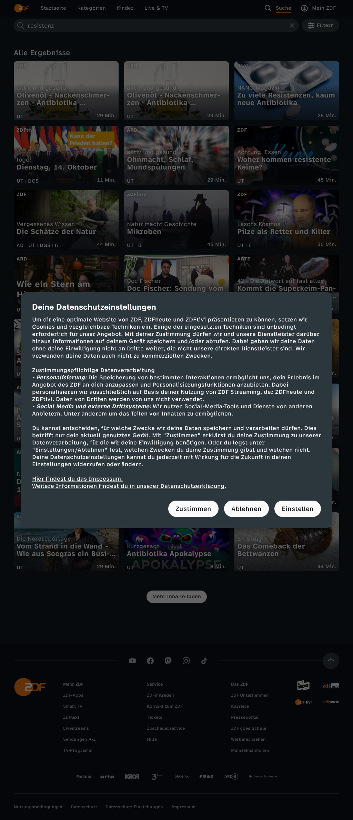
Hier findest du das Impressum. (77, 478)
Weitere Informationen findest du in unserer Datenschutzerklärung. (129, 486)
